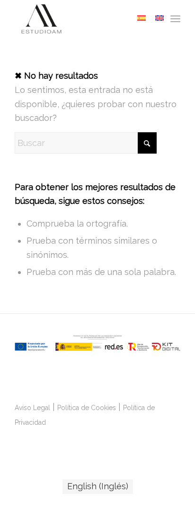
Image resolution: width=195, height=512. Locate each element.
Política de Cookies (86, 407)
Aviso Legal (32, 407)
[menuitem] (175, 19)
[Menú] (175, 19)
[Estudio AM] (81, 19)
